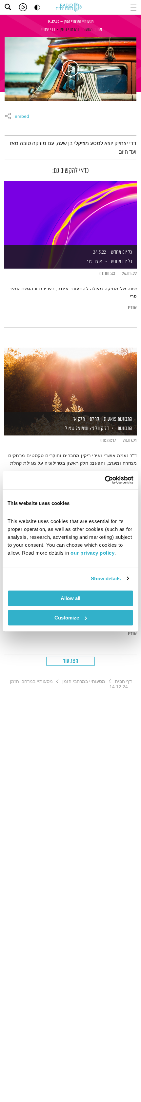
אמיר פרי (94, 261)
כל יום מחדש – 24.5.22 (112, 252)
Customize (66, 617)
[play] (23, 7)
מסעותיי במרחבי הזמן (76, 30)
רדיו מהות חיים (70, 8)
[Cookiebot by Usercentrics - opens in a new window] (104, 480)
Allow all (70, 598)
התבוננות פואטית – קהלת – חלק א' (102, 419)
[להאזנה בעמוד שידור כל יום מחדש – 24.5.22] (70, 213)
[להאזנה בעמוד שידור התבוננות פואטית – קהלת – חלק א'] (70, 380)
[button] (133, 7)
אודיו (132, 307)
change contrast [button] (37, 7)
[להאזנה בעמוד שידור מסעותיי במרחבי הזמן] (70, 68)
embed (22, 116)
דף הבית (123, 681)
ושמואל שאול (76, 428)
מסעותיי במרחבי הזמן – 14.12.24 (70, 21)
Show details (106, 578)
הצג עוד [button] (70, 661)
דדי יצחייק (47, 30)
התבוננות (125, 428)
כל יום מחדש (121, 261)
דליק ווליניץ (99, 428)
